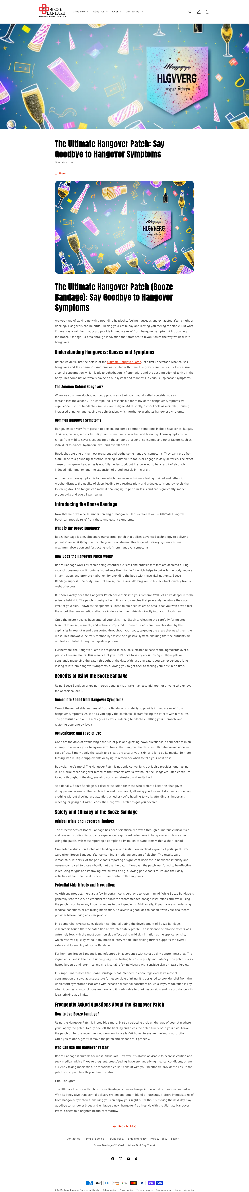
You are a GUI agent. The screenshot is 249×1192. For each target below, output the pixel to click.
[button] (81, 12)
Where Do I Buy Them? (141, 1145)
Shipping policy (163, 1190)
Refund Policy (116, 1139)
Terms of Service (94, 1139)
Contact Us (73, 1139)
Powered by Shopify (89, 1190)
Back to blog (127, 1126)
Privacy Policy (158, 1139)
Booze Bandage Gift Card (109, 1145)
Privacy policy (126, 1190)
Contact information (184, 1190)
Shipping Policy (137, 1139)
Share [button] (62, 173)
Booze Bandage (71, 1190)
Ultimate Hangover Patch (124, 362)
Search (175, 1139)
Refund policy (109, 1190)
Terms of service (145, 1190)
